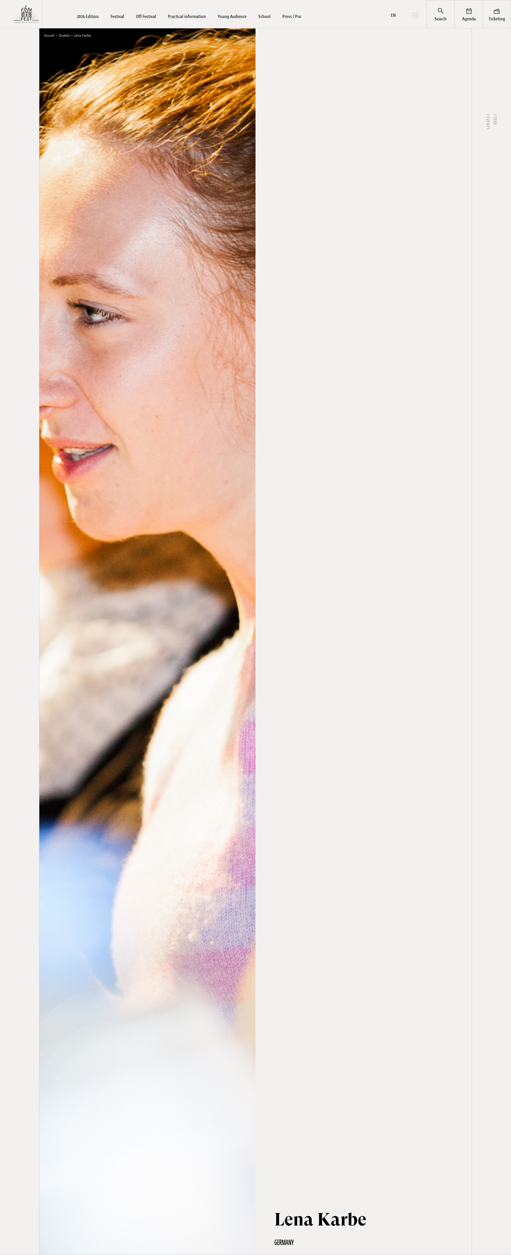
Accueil (49, 35)
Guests (64, 35)
